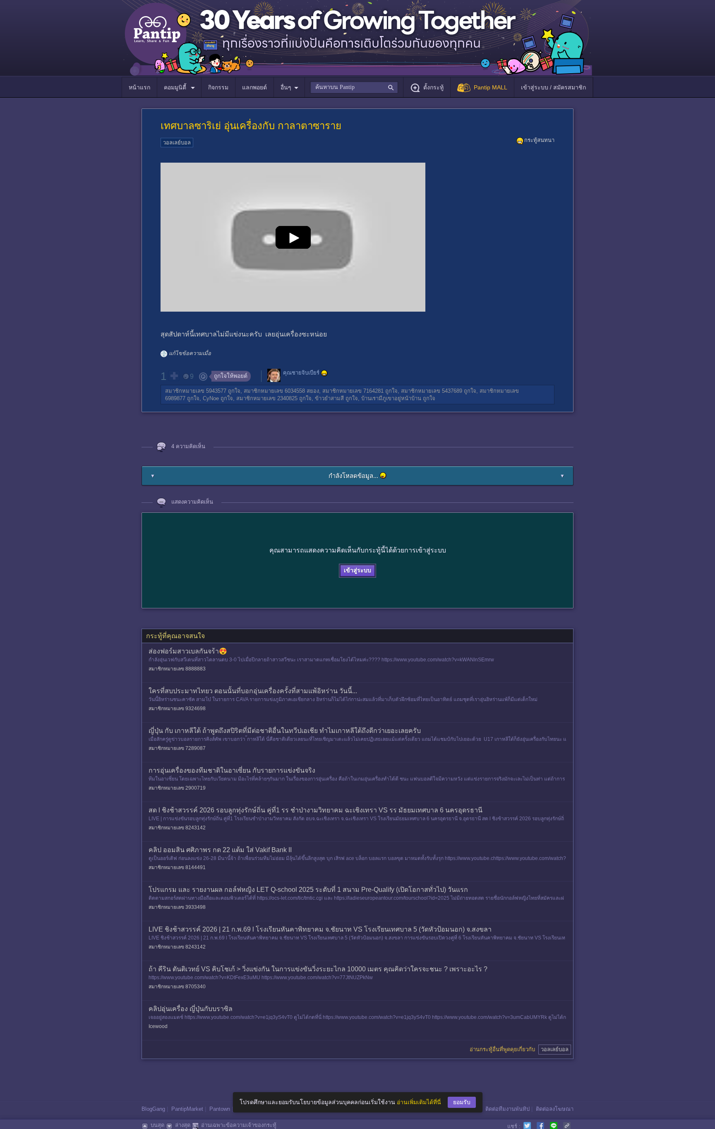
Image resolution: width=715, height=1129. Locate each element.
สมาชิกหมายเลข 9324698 (177, 708)
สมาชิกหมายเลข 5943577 (195, 391)
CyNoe (211, 398)
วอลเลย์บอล (177, 142)
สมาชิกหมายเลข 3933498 (177, 907)
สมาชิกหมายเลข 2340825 (267, 398)
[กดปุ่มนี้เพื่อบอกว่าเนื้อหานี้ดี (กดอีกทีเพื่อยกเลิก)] (174, 375)
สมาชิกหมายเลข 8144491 (177, 867)
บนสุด (157, 1125)
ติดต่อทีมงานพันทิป (507, 1109)
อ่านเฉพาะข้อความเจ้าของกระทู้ (238, 1125)
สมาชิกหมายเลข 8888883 (177, 669)
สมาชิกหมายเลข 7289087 (177, 748)
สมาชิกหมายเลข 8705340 (177, 987)
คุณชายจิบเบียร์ (301, 373)
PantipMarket (187, 1109)
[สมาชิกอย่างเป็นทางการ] (324, 373)
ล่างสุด (182, 1125)
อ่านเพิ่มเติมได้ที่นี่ (419, 1102)
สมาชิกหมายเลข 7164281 (353, 391)
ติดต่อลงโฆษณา (554, 1109)
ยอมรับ (461, 1102)
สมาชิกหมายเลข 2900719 (177, 788)
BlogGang (153, 1109)
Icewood (158, 1026)
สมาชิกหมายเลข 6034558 (274, 391)
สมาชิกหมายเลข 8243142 (177, 828)
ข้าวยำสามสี (329, 398)
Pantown (219, 1109)
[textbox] (354, 87)
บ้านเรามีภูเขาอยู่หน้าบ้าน (391, 398)
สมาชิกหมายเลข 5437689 (431, 391)
